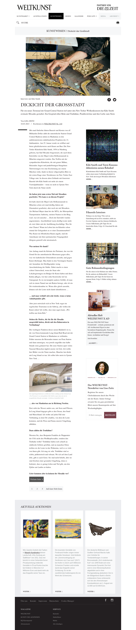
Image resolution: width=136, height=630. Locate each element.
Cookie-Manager (67, 601)
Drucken (118, 22)
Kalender (79, 16)
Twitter (113, 98)
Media (103, 16)
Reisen (68, 16)
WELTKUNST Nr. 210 (53, 123)
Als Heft (92, 343)
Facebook (108, 98)
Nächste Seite (35, 479)
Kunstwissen (56, 16)
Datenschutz (54, 601)
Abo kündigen (57, 624)
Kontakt (33, 601)
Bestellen (110, 415)
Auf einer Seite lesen (54, 488)
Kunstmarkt (22, 16)
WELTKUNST (25, 614)
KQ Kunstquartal (26, 620)
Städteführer (57, 617)
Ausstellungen (40, 16)
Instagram (112, 600)
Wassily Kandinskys (32, 552)
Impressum (43, 601)
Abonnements (25, 624)
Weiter (26, 591)
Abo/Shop (114, 16)
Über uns (24, 601)
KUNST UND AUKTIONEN (30, 617)
